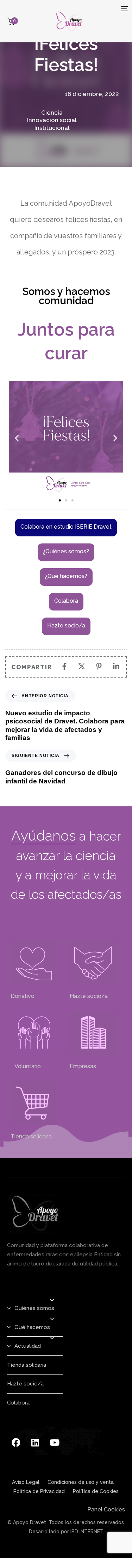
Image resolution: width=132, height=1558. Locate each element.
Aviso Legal (25, 1482)
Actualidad (27, 1346)
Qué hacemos (32, 1327)
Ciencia (52, 112)
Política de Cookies (96, 1491)
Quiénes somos (34, 1308)
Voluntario (26, 1066)
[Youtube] (54, 1442)
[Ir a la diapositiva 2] (66, 500)
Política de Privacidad (39, 1491)
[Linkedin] (35, 1442)
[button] (16, 438)
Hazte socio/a (89, 996)
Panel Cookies (106, 1509)
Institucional (52, 127)
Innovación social (52, 120)
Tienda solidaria (31, 1136)
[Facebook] (16, 1442)
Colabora (18, 1403)
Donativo (22, 996)
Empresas (83, 1066)
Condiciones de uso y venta (81, 1482)
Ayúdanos (43, 835)
